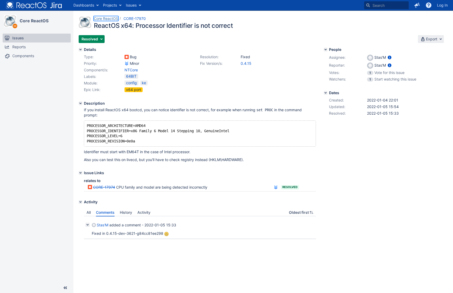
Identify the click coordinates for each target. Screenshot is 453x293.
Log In (442, 5)
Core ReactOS (34, 21)
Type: (89, 57)
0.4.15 (246, 63)
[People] (325, 49)
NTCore (131, 70)
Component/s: (96, 70)
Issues (131, 5)
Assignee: (337, 57)
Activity (143, 212)
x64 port (133, 89)
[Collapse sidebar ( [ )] (65, 288)
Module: (91, 83)
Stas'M (102, 225)
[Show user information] (389, 57)
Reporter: (337, 65)
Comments (105, 212)
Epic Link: (92, 89)
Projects (110, 5)
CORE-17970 (134, 18)
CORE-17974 (104, 187)
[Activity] (80, 202)
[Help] (428, 5)
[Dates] (325, 93)
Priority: (90, 63)
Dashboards (83, 5)
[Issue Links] (80, 173)
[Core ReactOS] (10, 21)
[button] (417, 5)
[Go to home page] (34, 5)
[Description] (80, 103)
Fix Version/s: (211, 63)
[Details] (80, 49)
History (126, 212)
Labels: (90, 76)
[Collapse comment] (87, 225)
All (89, 212)
